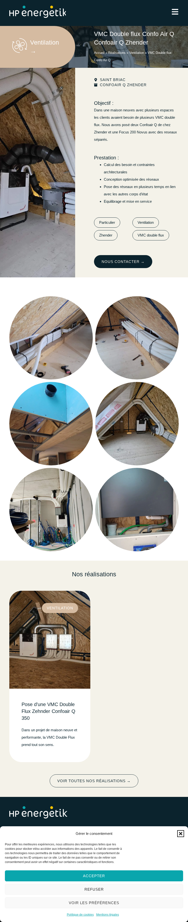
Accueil (99, 53)
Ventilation (136, 53)
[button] (180, 833)
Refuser (94, 889)
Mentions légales (107, 914)
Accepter (94, 876)
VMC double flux (151, 235)
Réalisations (117, 53)
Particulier (107, 222)
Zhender (105, 235)
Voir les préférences (94, 903)
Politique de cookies (80, 914)
